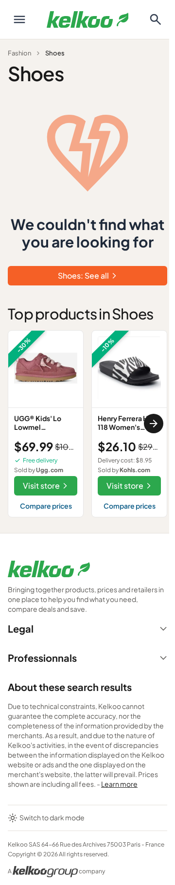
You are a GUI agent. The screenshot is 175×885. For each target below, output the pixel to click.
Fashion (19, 53)
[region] (87, 423)
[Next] (153, 423)
